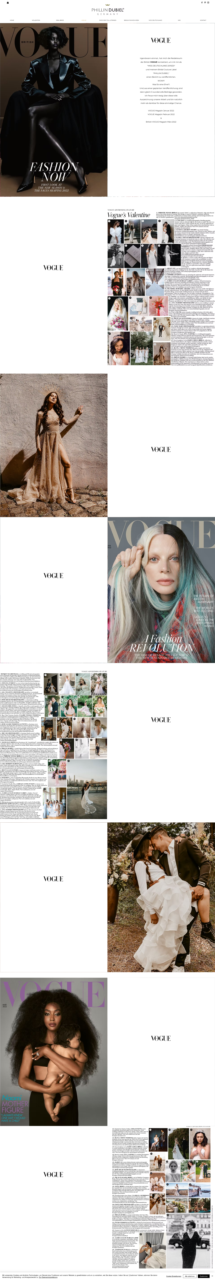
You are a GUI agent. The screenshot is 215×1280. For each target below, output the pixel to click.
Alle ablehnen (190, 1276)
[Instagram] (208, 2)
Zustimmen (204, 1276)
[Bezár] (212, 1276)
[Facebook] (202, 2)
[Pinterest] (205, 2)
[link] (8, 2)
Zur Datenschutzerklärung (48, 1277)
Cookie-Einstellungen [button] (173, 1276)
